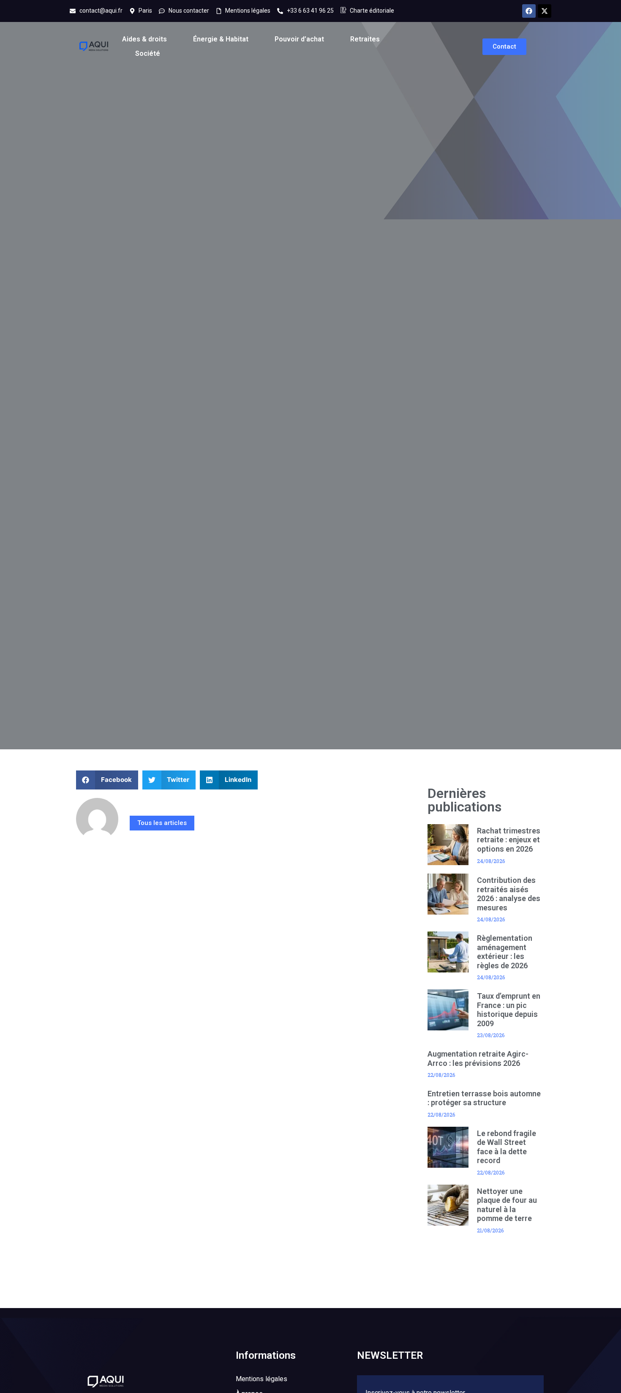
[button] (107, 779)
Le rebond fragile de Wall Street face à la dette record (506, 1147)
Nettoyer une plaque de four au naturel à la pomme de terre (507, 1205)
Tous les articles (162, 823)
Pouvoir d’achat (299, 39)
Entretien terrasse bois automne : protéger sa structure (484, 1098)
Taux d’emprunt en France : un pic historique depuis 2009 (508, 1009)
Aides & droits (144, 39)
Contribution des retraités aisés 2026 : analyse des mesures (508, 894)
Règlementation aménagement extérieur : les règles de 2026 (504, 952)
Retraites (365, 39)
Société (147, 53)
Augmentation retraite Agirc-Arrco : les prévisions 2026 (478, 1058)
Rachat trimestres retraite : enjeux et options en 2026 (508, 839)
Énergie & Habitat (220, 39)
